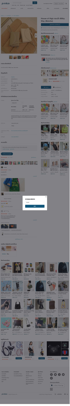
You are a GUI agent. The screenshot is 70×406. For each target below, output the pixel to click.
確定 (35, 206)
